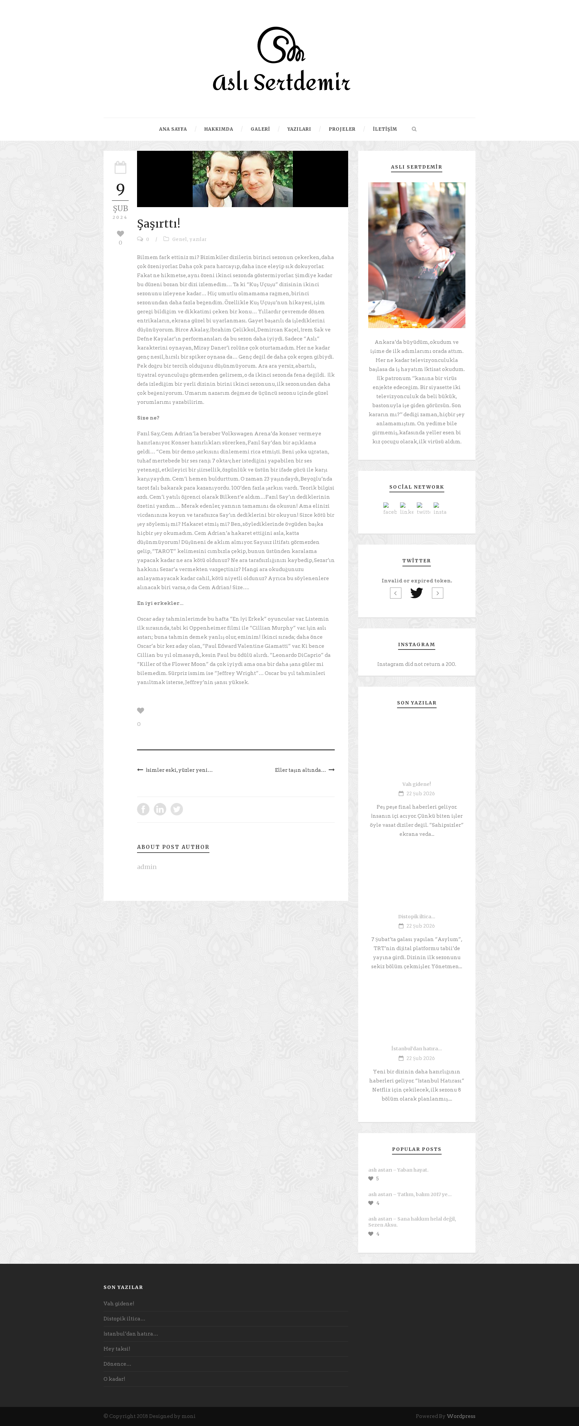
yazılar (198, 239)
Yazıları (299, 129)
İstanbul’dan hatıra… (416, 1049)
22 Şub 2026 (420, 794)
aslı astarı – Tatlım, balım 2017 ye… (410, 1194)
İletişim (385, 129)
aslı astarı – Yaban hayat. (398, 1170)
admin (147, 867)
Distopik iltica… (416, 917)
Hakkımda (218, 129)
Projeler (342, 129)
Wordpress (461, 1416)
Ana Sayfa (173, 129)
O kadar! (114, 1379)
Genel (179, 239)
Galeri (260, 129)
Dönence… (117, 1364)
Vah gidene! (416, 784)
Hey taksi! (117, 1349)
